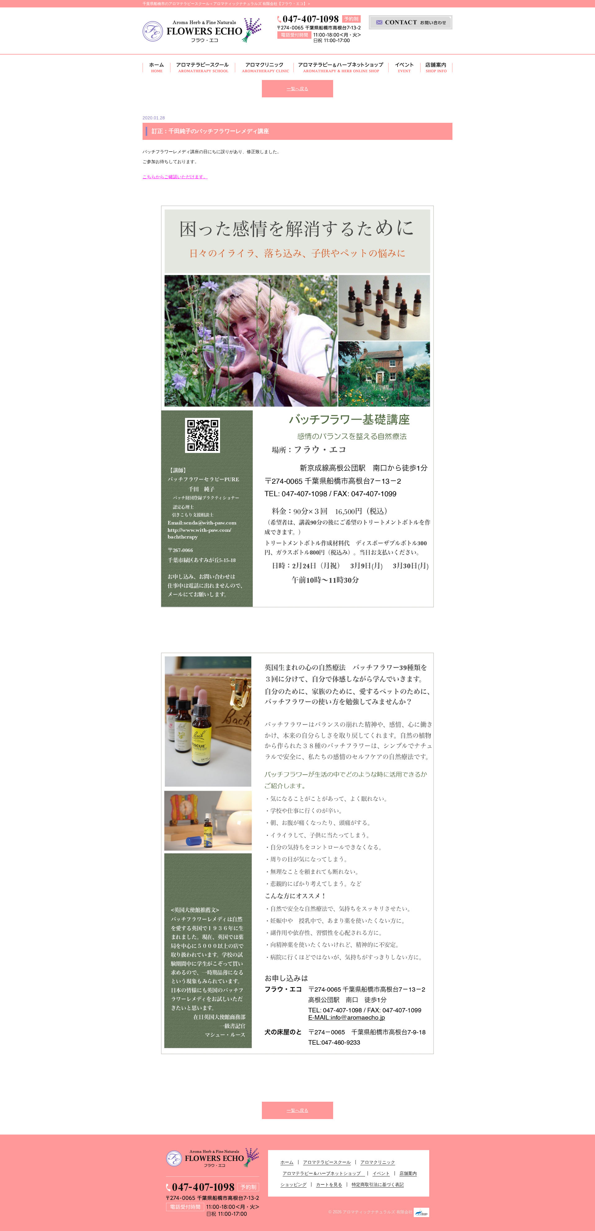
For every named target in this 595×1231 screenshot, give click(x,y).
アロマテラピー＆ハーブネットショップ (341, 67)
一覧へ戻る (297, 88)
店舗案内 (436, 67)
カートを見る (329, 1184)
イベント (405, 67)
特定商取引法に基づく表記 (378, 1184)
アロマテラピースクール (202, 67)
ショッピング (293, 1184)
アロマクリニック (264, 67)
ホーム (156, 67)
